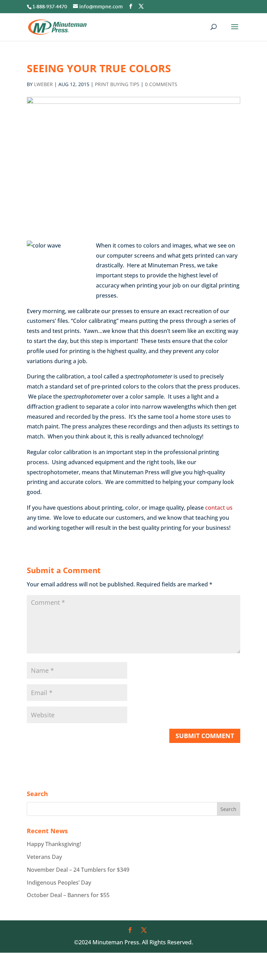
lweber (43, 84)
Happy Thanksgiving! (54, 844)
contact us (218, 507)
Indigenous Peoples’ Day (59, 882)
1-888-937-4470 (49, 7)
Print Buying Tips (117, 84)
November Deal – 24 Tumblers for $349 (78, 869)
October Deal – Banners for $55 (68, 895)
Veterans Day (44, 857)
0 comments (161, 84)
